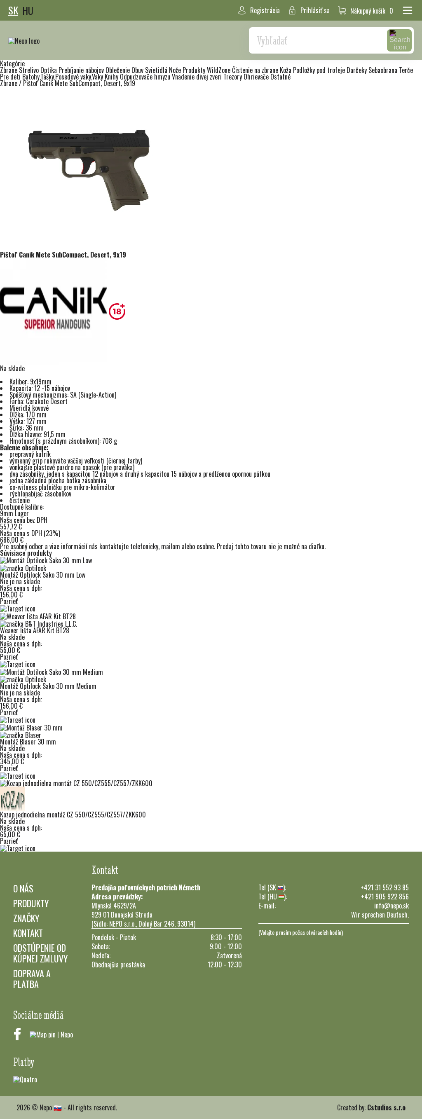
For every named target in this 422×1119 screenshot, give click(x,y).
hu (27, 10)
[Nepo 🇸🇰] (24, 40)
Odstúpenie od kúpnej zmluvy (40, 953)
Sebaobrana (383, 70)
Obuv (138, 70)
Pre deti (11, 77)
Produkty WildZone (207, 70)
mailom (170, 546)
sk (13, 10)
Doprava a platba (32, 978)
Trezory (233, 77)
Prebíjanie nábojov (82, 70)
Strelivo (29, 70)
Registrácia (265, 10)
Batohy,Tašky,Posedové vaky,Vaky (63, 77)
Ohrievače (257, 77)
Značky (26, 918)
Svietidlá (157, 70)
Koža (286, 70)
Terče (406, 70)
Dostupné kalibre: (22, 507)
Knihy (112, 77)
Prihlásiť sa (315, 10)
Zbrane (9, 70)
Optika (49, 70)
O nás (23, 888)
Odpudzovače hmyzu (146, 77)
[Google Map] (51, 1034)
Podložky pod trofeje (320, 70)
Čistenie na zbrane (256, 70)
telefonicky (144, 546)
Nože (176, 70)
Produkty (31, 903)
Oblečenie (118, 70)
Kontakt (28, 932)
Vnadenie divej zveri (197, 77)
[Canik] (54, 311)
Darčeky (357, 70)
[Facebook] (17, 1034)
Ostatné (280, 77)
